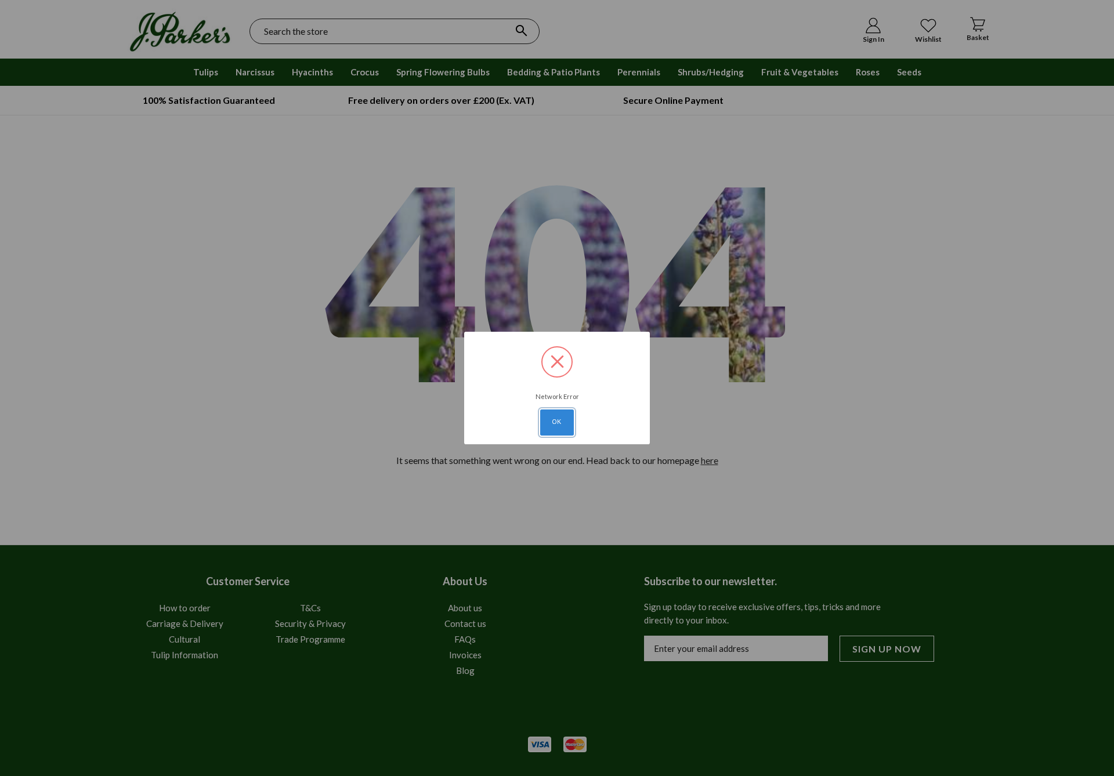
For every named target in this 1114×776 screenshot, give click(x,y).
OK (557, 421)
